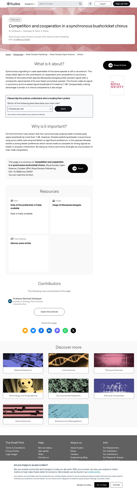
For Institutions (110, 454)
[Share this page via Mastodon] (57, 330)
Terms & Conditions (15, 447)
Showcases (18, 54)
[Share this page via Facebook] (41, 330)
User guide (43, 451)
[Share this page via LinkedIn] (49, 330)
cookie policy (94, 471)
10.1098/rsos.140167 (21, 39)
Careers (74, 454)
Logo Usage (11, 454)
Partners (75, 460)
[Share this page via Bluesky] (33, 330)
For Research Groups (113, 457)
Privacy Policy (12, 451)
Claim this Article (49, 311)
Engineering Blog (79, 457)
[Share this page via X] (73, 330)
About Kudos (77, 447)
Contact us (43, 457)
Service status (45, 447)
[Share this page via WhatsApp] (65, 330)
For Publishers (110, 451)
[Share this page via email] (25, 330)
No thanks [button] (116, 485)
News (73, 451)
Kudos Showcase (111, 460)
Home (8, 54)
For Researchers (111, 447)
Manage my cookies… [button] (85, 485)
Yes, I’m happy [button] (102, 485)
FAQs (40, 454)
